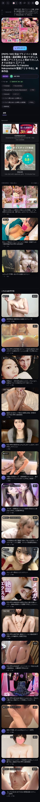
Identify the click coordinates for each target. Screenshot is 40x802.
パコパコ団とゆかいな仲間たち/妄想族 (14, 101)
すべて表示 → (33, 182)
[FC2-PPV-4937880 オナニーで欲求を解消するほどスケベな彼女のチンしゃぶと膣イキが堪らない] (19, 335)
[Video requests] (19, 3)
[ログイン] (36, 3)
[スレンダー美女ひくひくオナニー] (19, 553)
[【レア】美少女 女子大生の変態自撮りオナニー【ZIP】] (19, 769)
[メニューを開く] (3, 3)
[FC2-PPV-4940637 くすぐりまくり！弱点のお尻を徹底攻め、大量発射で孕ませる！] (19, 646)
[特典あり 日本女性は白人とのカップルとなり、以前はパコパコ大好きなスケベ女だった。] (19, 366)
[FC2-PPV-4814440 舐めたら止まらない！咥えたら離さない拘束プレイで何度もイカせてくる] (19, 677)
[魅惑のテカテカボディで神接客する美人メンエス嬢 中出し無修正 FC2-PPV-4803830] (19, 737)
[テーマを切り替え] (28, 3)
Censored (8, 12)
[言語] (14, 3)
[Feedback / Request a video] (23, 3)
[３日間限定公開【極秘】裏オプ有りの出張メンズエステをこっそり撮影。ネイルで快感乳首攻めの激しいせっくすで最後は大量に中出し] (19, 523)
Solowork (7, 93)
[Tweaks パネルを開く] (32, 3)
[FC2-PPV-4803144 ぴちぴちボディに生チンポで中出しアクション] (19, 429)
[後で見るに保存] (35, 293)
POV (33, 89)
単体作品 (6, 105)
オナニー (16, 93)
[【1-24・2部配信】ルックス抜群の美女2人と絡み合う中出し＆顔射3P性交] (19, 491)
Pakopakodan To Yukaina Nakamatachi (15, 89)
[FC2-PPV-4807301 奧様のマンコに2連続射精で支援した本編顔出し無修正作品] (19, 614)
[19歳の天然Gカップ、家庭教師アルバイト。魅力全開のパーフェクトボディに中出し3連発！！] (19, 460)
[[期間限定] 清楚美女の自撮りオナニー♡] (19, 305)
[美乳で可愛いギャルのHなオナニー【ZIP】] (19, 707)
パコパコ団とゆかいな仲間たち (12, 97)
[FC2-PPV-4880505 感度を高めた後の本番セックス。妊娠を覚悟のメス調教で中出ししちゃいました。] (19, 583)
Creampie (7, 85)
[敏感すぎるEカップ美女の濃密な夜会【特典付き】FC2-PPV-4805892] (19, 398)
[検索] (8, 3)
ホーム (2, 12)
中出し (32, 101)
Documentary (18, 85)
